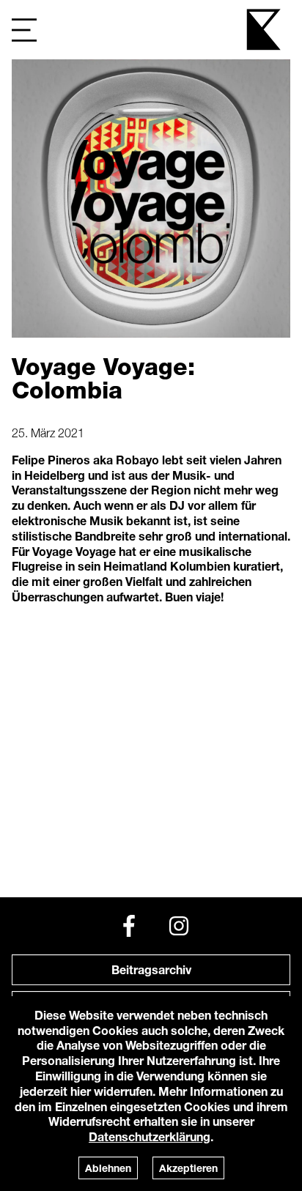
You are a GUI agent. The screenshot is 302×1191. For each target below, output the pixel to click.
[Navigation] (24, 29)
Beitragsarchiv (151, 969)
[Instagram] (179, 926)
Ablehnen (108, 1168)
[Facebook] (129, 926)
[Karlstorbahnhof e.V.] (264, 29)
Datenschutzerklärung (149, 1136)
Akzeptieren (188, 1168)
